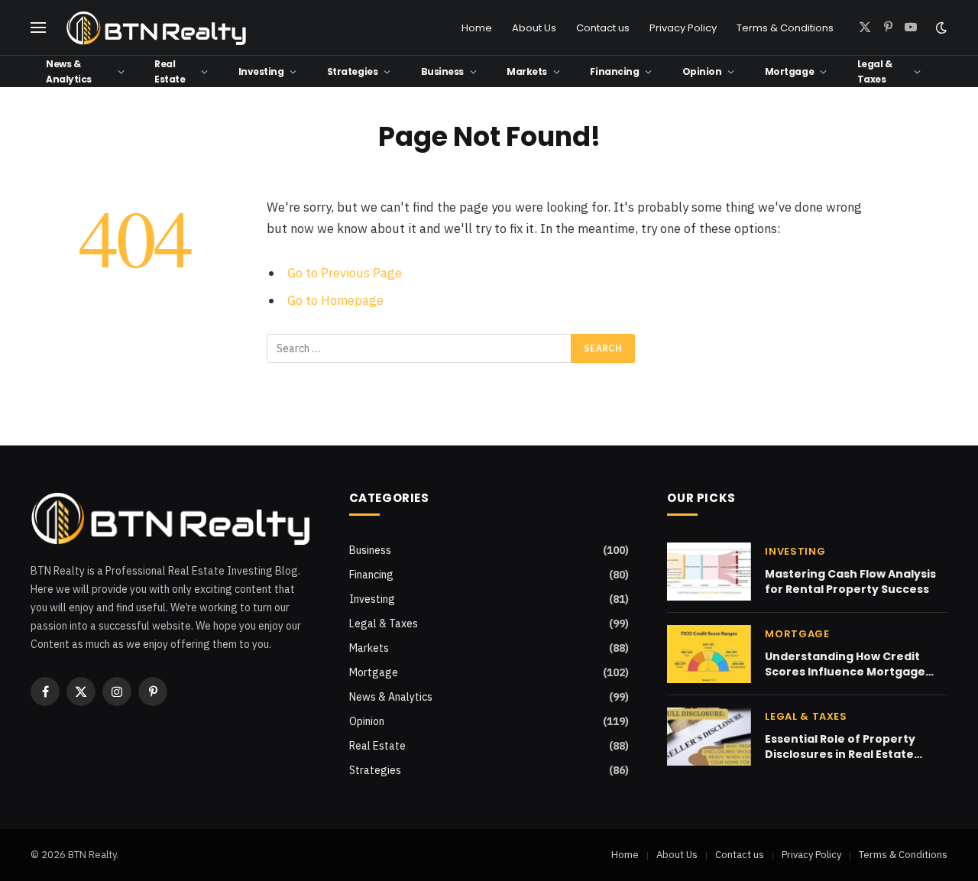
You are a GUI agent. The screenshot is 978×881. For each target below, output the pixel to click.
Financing (614, 71)
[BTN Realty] (156, 28)
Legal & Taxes (874, 71)
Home (476, 28)
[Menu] (38, 28)
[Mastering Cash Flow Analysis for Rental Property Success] (709, 572)
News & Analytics (69, 71)
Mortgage (789, 71)
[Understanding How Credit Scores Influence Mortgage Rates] (709, 654)
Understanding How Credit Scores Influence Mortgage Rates (845, 664)
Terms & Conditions (785, 28)
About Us (534, 28)
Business (442, 71)
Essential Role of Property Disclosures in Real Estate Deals (840, 746)
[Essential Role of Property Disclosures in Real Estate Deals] (709, 737)
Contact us (603, 28)
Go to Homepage (335, 300)
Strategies (352, 71)
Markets (527, 71)
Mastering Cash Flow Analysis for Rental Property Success (850, 581)
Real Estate (169, 71)
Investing (261, 71)
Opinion (702, 71)
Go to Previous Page (344, 272)
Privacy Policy (683, 28)
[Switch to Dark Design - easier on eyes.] (939, 27)
